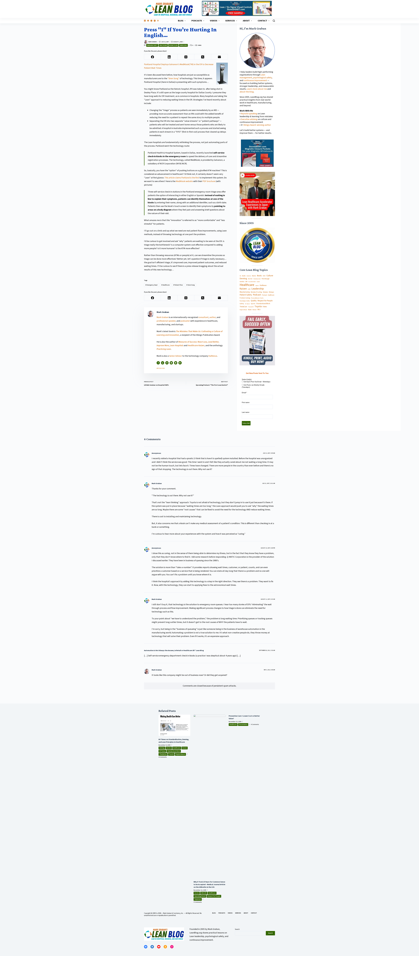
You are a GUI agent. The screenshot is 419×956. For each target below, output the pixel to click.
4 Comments (163, 757)
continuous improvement (255, 80)
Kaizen (243, 288)
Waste (250, 310)
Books (259, 276)
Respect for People (265, 301)
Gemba (242, 282)
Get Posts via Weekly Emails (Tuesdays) (253, 386)
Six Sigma (247, 304)
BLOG (180, 20)
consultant (203, 317)
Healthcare (163, 45)
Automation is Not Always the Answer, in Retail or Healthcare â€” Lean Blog (174, 650)
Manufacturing (245, 292)
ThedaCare (243, 307)
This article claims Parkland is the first (181, 177)
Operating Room (199, 896)
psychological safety (262, 77)
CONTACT (262, 20)
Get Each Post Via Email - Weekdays (256, 382)
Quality (254, 300)
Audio (244, 276)
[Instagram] (151, 21)
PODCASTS (196, 20)
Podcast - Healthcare (268, 295)
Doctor (250, 279)
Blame (254, 276)
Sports (253, 304)
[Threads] (186, 57)
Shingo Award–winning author (257, 125)
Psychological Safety (245, 301)
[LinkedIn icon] (162, 362)
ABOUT (246, 20)
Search (237, 929)
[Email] (219, 57)
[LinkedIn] (145, 21)
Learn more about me (257, 88)
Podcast (257, 294)
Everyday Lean (257, 279)
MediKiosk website (184, 181)
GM (246, 282)
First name (245, 402)
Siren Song (183, 45)
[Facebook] (148, 21)
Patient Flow (173, 45)
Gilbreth (203, 893)
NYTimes (162, 751)
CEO (264, 276)
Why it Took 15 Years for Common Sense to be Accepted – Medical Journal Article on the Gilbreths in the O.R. (209, 884)
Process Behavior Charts (257, 298)
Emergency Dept (152, 45)
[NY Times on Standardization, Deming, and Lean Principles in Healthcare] (174, 725)
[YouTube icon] (180, 362)
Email (244, 393)
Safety (242, 304)
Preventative (243, 724)
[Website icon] (167, 362)
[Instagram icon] (175, 362)
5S (240, 276)
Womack (254, 310)
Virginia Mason (243, 310)
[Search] (274, 21)
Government (252, 281)
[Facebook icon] (158, 362)
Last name (245, 412)
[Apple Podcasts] (158, 21)
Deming (243, 278)
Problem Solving (245, 298)
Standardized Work (263, 303)
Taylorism (197, 899)
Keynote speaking (249, 113)
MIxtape (271, 292)
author (213, 317)
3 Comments (198, 902)
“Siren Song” (173, 78)
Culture (269, 275)
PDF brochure (209, 181)
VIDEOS (213, 20)
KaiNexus (213, 355)
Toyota (258, 306)
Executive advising (249, 119)
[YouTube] (154, 21)
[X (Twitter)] (202, 57)
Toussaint (251, 307)
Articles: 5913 (161, 368)
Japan (257, 285)
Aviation (249, 276)
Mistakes (265, 292)
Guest (258, 281)
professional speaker (166, 320)
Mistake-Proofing (256, 292)
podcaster (185, 320)
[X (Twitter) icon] (171, 362)
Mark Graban (163, 317)
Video (265, 307)
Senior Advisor (175, 355)
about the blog (247, 91)
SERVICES (230, 20)
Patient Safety (246, 295)
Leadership (258, 288)
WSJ (259, 310)
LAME (249, 289)
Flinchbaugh (265, 279)
